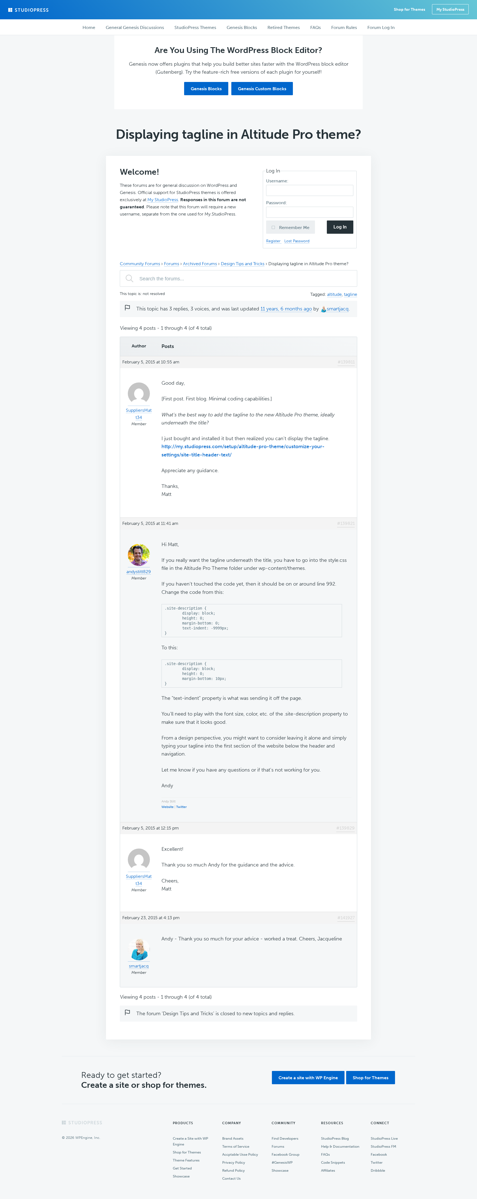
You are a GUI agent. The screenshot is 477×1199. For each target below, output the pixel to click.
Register (274, 240)
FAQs (325, 1154)
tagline (350, 294)
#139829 (345, 828)
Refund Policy (233, 1170)
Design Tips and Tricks (242, 263)
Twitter (181, 807)
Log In (340, 227)
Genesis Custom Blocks (262, 88)
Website (167, 807)
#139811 (346, 362)
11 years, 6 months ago (286, 309)
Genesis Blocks (206, 88)
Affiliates (328, 1170)
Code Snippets (333, 1162)
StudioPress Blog (335, 1138)
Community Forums (140, 263)
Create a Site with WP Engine (190, 1141)
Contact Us (231, 1178)
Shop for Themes (370, 1077)
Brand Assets (232, 1138)
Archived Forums (200, 263)
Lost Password (296, 240)
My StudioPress (450, 9)
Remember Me (293, 227)
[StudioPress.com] (29, 10)
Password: (277, 202)
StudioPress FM (383, 1146)
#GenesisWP (282, 1162)
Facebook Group (286, 1154)
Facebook (379, 1154)
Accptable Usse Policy (240, 1154)
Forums (171, 263)
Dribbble (378, 1170)
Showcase (181, 1176)
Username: (278, 181)
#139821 (346, 523)
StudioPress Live (384, 1138)
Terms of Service (235, 1146)
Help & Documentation (340, 1146)
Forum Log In (381, 27)
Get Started (182, 1168)
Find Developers (285, 1138)
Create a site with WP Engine (308, 1077)
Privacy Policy (233, 1162)
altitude (334, 294)
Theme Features (186, 1160)
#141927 (346, 917)
